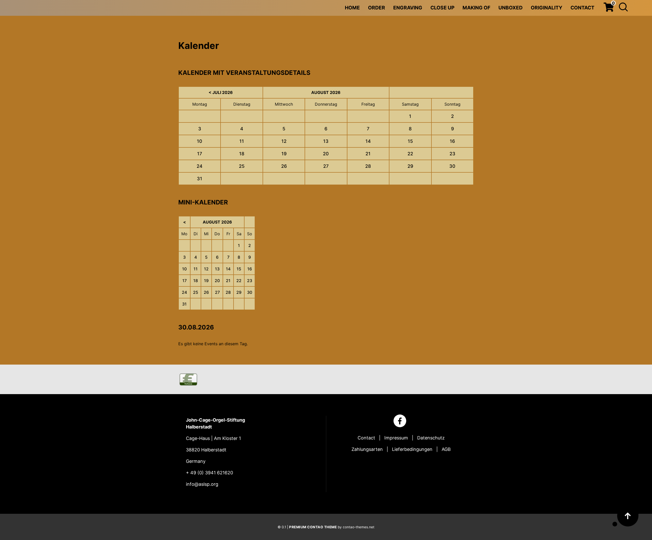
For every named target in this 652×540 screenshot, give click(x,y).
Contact (366, 437)
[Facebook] (399, 420)
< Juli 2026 (221, 92)
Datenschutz (431, 437)
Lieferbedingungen (412, 449)
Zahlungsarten (367, 449)
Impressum (396, 437)
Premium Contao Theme (313, 527)
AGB (446, 449)
